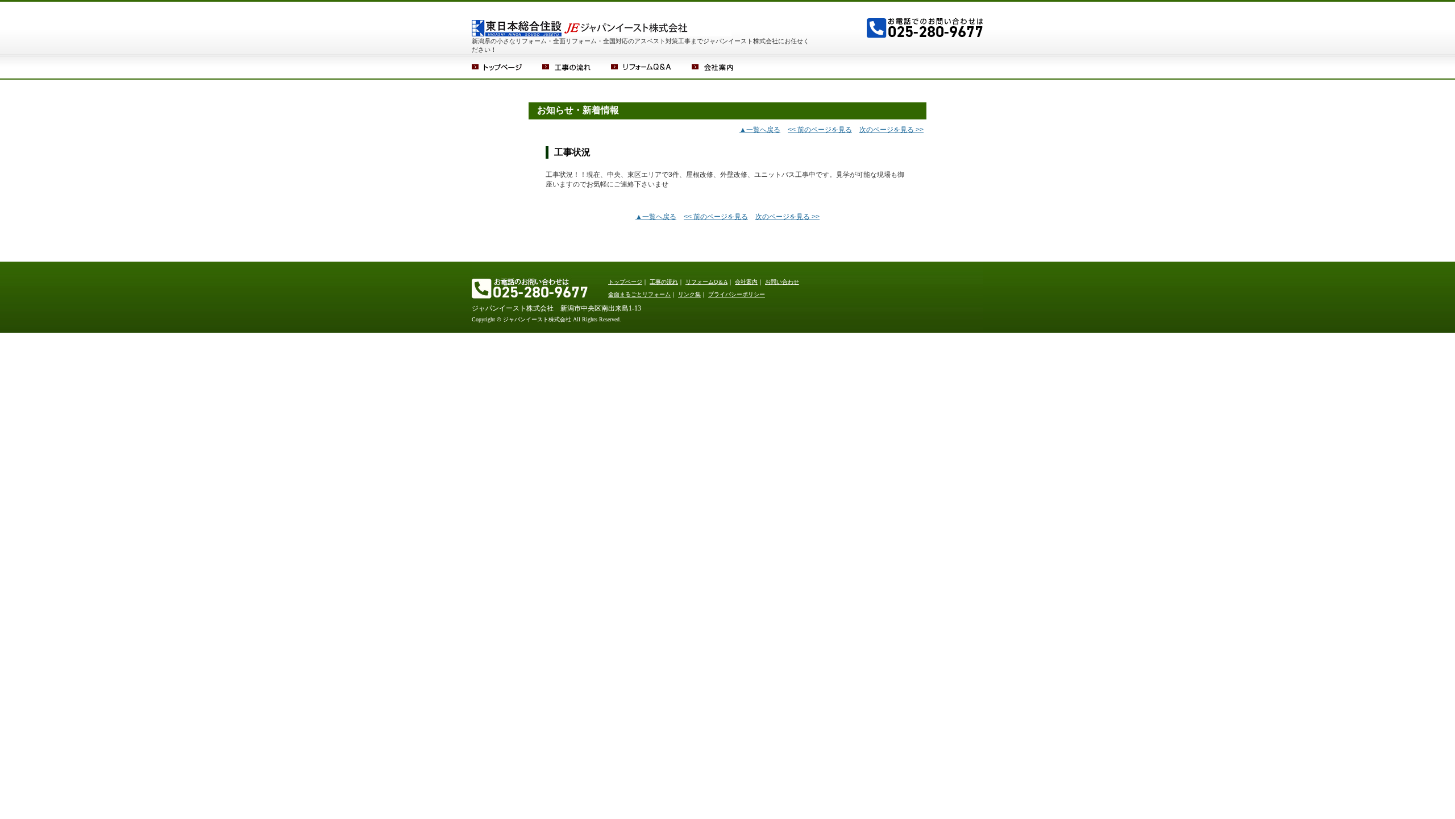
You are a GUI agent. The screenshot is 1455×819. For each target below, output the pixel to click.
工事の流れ (576, 67)
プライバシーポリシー (736, 294)
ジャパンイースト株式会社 (617, 18)
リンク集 (689, 294)
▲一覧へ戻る (759, 130)
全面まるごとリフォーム (639, 294)
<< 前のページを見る (820, 130)
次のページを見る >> (891, 130)
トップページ (507, 67)
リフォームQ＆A (651, 67)
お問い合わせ (782, 282)
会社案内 (723, 67)
